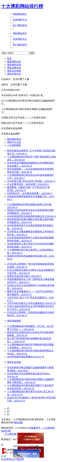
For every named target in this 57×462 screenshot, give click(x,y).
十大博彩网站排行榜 (22, 6)
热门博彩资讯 (20, 25)
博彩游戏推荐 (14, 321)
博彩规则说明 (14, 64)
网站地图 (18, 422)
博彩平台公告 (14, 142)
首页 (9, 58)
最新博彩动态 (14, 61)
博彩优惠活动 (14, 67)
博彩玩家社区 (14, 74)
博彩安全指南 (14, 71)
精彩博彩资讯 (14, 139)
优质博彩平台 (20, 19)
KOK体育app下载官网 (12, 459)
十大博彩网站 (14, 145)
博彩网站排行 (20, 14)
